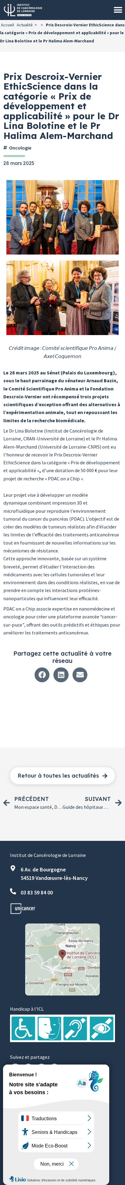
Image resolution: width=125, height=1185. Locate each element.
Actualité (25, 25)
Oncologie (20, 148)
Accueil (7, 25)
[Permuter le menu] (118, 10)
